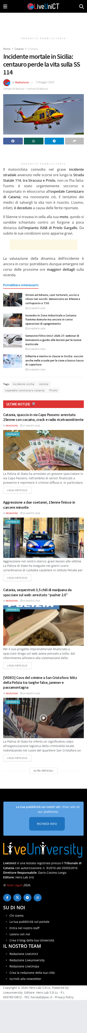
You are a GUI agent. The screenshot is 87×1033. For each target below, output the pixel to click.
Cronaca (33, 49)
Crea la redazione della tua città (32, 973)
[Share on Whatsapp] (34, 141)
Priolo (53, 390)
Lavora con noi (20, 934)
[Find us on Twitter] (17, 897)
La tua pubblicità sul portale (29, 922)
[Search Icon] (81, 6)
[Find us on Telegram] (27, 897)
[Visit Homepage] (43, 6)
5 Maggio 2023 (45, 82)
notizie (44, 384)
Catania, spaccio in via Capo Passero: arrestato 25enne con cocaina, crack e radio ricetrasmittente (43, 417)
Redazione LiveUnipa (24, 966)
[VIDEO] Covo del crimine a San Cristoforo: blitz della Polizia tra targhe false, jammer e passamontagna (40, 682)
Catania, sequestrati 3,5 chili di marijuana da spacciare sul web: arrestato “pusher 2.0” (37, 592)
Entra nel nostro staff (24, 928)
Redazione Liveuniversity (27, 960)
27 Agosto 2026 (31, 425)
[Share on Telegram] (54, 141)
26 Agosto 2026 (31, 513)
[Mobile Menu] (5, 6)
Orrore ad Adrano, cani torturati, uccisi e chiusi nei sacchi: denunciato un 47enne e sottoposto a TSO (52, 299)
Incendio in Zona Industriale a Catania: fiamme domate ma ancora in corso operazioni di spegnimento (51, 319)
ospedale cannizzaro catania (25, 390)
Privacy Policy (64, 997)
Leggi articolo (19, 490)
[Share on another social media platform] (74, 141)
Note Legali (14, 885)
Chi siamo (16, 915)
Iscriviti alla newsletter (25, 979)
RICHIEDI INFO (47, 824)
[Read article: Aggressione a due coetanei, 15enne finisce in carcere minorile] (43, 538)
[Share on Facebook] (13, 141)
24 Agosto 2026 (31, 600)
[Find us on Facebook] (7, 897)
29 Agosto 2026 (36, 308)
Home (6, 49)
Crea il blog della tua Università (32, 940)
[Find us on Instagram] (38, 897)
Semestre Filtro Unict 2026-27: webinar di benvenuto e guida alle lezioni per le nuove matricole (53, 340)
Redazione (22, 82)
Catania (19, 49)
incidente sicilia (23, 384)
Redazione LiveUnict (24, 954)
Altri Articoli (43, 770)
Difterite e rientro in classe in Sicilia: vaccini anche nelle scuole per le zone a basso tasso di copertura (54, 360)
